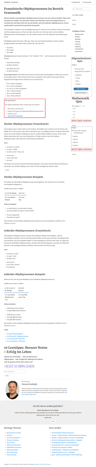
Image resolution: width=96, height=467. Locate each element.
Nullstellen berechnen (14, 447)
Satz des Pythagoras (13, 438)
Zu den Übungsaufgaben (15, 334)
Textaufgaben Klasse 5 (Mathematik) (64, 442)
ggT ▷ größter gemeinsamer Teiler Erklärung (67, 455)
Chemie (77, 41)
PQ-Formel (10, 442)
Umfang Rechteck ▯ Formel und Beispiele (65, 445)
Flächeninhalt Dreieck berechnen (63, 433)
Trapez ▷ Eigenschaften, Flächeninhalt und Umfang (69, 435)
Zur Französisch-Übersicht (16, 341)
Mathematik (79, 34)
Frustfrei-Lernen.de (11, 2)
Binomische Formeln (14, 433)
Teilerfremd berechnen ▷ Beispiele (63, 452)
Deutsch (78, 44)
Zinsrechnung (11, 455)
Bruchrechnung (12, 452)
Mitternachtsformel (13, 445)
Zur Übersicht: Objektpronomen (17, 336)
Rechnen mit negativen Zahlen (62, 447)
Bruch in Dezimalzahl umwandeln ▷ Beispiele (67, 440)
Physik (77, 37)
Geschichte (78, 51)
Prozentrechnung (13, 440)
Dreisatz (10, 435)
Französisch (79, 49)
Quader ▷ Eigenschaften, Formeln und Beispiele (68, 438)
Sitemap (48, 464)
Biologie (77, 39)
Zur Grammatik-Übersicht (16, 339)
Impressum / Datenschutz (40, 464)
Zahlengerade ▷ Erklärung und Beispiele (65, 450)
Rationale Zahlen (12, 450)
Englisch (78, 46)
